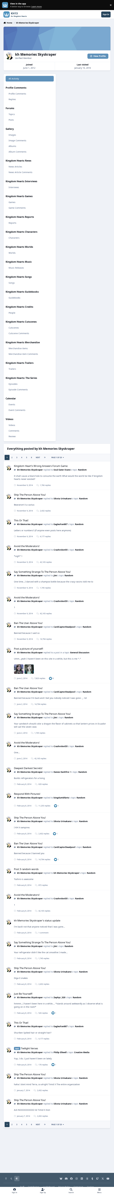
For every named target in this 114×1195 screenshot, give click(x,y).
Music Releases (16, 267)
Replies (12, 99)
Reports (12, 222)
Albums (12, 146)
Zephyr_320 (59, 997)
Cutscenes (14, 327)
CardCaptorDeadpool (64, 626)
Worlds (12, 252)
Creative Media (81, 1052)
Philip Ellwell (60, 1052)
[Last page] (45, 457)
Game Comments (17, 207)
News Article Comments (20, 172)
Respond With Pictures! (27, 793)
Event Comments (17, 410)
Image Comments (17, 140)
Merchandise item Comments (23, 354)
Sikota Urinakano (63, 498)
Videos (12, 425)
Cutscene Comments (19, 333)
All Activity (14, 78)
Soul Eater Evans (62, 469)
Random (82, 469)
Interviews (14, 187)
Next (38, 457)
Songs (12, 282)
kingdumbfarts (61, 797)
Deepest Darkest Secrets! (28, 768)
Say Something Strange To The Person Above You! (42, 571)
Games (12, 202)
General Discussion (79, 652)
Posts (11, 119)
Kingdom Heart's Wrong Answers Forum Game (41, 466)
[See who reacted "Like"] (50, 678)
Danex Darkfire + (62, 772)
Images (12, 134)
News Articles (15, 166)
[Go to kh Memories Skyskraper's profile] (8, 467)
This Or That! (21, 520)
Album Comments (17, 151)
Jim (55, 575)
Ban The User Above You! (28, 623)
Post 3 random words (26, 869)
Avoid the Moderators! (27, 546)
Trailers (12, 368)
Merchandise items (18, 348)
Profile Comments (17, 93)
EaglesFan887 (60, 524)
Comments (14, 430)
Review (12, 436)
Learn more (5, 5)
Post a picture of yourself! (28, 648)
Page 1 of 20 (56, 457)
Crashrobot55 (61, 549)
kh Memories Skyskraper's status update (37, 920)
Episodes (13, 384)
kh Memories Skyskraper (30, 469)
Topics (12, 114)
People (12, 312)
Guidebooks (14, 297)
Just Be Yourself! (23, 993)
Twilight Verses (29, 1048)
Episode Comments (18, 389)
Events (12, 404)
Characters (14, 237)
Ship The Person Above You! (30, 494)
